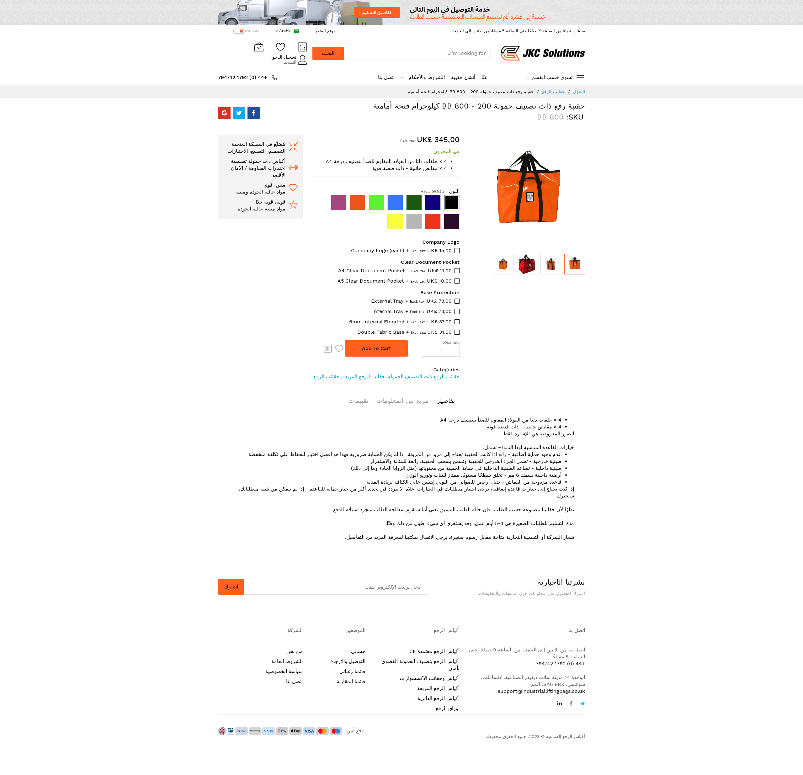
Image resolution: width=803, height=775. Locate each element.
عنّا (484, 77)
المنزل (579, 91)
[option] (452, 202)
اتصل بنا (386, 77)
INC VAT (252, 31)
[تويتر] (582, 704)
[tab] (445, 400)
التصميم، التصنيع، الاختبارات (256, 151)
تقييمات (358, 400)
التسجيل (288, 62)
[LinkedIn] (559, 704)
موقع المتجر (325, 31)
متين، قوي (274, 185)
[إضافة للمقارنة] (328, 348)
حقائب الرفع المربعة (363, 377)
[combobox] (417, 53)
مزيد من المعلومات (402, 400)
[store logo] (542, 53)
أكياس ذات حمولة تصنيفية (258, 161)
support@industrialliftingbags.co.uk (541, 691)
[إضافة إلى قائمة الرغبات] (339, 348)
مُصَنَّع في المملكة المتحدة (258, 144)
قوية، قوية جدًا (270, 202)
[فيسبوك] (571, 704)
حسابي (358, 651)
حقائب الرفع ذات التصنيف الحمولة (424, 377)
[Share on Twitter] (239, 113)
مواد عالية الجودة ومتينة (260, 192)
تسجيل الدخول (282, 57)
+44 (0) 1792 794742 (560, 663)
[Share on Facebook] (253, 113)
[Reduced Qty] (428, 351)
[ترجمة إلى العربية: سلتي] (258, 46)
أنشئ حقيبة (463, 77)
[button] (503, 264)
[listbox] (386, 213)
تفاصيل (445, 400)
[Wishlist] (280, 46)
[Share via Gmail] (224, 113)
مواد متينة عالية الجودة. (261, 209)
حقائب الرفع (553, 91)
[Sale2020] (401, 12)
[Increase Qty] (453, 351)
